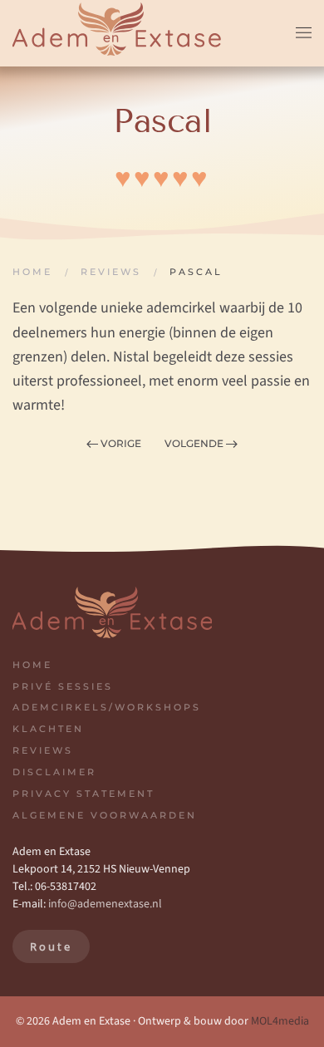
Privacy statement (83, 793)
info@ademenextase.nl (105, 904)
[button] (304, 33)
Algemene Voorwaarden (104, 815)
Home (32, 665)
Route (51, 946)
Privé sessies (62, 686)
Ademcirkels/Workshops (106, 707)
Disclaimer (54, 772)
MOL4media (280, 1021)
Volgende (193, 443)
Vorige (121, 443)
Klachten (48, 729)
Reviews (42, 750)
